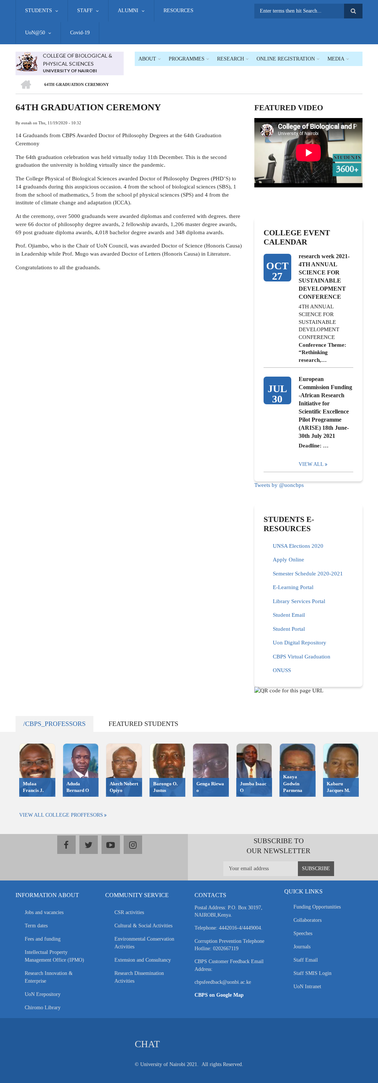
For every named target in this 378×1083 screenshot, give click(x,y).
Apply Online (288, 560)
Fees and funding (43, 939)
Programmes (187, 59)
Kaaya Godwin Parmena (292, 783)
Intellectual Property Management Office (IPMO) (54, 956)
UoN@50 (35, 32)
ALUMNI (128, 10)
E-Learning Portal (293, 587)
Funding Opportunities (317, 907)
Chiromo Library (43, 1007)
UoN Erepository (43, 994)
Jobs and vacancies (44, 912)
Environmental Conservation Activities (144, 942)
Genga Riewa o (210, 787)
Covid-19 (80, 32)
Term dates (36, 925)
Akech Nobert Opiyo (124, 787)
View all (311, 464)
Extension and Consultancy (142, 960)
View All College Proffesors (61, 815)
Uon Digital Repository (299, 643)
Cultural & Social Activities (143, 925)
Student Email (289, 615)
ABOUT (147, 59)
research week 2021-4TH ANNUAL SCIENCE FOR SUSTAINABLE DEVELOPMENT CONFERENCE (324, 276)
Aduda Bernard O (77, 787)
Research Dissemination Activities (139, 977)
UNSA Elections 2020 (298, 546)
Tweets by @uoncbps (279, 485)
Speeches (302, 933)
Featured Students (143, 723)
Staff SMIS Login (312, 973)
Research (230, 59)
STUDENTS (38, 10)
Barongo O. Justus (165, 787)
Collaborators (307, 920)
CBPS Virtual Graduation (301, 657)
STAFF (85, 10)
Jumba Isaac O (253, 787)
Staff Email (305, 960)
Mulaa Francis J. (33, 787)
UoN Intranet (307, 986)
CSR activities (129, 912)
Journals (301, 946)
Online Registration (286, 59)
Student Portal (289, 629)
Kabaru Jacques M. (338, 787)
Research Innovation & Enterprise (49, 977)
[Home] (26, 61)
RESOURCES (178, 10)
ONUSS (282, 670)
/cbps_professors (54, 723)
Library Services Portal (299, 601)
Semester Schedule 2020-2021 (308, 574)
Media (335, 59)
